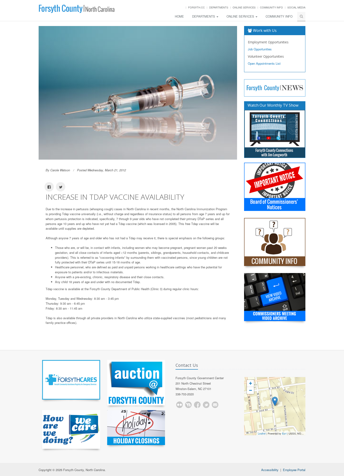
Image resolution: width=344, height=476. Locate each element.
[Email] (215, 404)
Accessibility (269, 470)
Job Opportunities (260, 49)
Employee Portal (294, 470)
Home (179, 16)
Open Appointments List (264, 63)
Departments (218, 7)
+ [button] (250, 383)
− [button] (250, 390)
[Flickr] (179, 404)
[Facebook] (197, 404)
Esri (284, 433)
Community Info (271, 7)
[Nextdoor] (188, 404)
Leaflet (262, 433)
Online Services (244, 7)
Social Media (296, 7)
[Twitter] (206, 404)
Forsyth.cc (196, 7)
